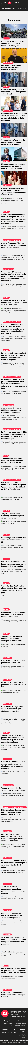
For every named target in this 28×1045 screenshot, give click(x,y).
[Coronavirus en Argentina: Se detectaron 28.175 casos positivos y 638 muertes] (14, 130)
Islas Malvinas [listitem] (20, 8)
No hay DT (11, 1025)
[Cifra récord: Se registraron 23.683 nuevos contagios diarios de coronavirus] (14, 696)
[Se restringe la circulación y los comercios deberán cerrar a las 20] (14, 527)
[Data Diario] (14, 2)
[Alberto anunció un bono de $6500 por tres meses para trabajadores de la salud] (14, 398)
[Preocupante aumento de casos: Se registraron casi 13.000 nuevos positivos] (14, 903)
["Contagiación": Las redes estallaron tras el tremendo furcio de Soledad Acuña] (14, 448)
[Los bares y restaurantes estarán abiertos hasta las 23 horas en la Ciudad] (14, 55)
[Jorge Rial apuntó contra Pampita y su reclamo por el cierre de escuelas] (14, 503)
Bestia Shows (5, 1025)
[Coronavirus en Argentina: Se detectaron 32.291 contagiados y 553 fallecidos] (14, 79)
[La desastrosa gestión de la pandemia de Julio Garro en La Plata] (14, 672)
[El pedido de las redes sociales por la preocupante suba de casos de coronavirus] (14, 602)
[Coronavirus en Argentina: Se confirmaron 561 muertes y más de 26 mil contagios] (14, 290)
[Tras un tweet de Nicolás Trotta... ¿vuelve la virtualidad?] (14, 778)
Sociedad (10, 1023)
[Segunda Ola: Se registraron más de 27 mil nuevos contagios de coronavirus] (14, 626)
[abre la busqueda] (5, 3)
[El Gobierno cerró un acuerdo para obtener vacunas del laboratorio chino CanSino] (14, 154)
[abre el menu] (2, 3)
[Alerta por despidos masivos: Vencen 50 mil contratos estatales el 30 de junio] (14, 31)
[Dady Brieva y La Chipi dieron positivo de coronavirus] (14, 650)
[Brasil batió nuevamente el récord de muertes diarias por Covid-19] (14, 982)
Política (5, 1023)
